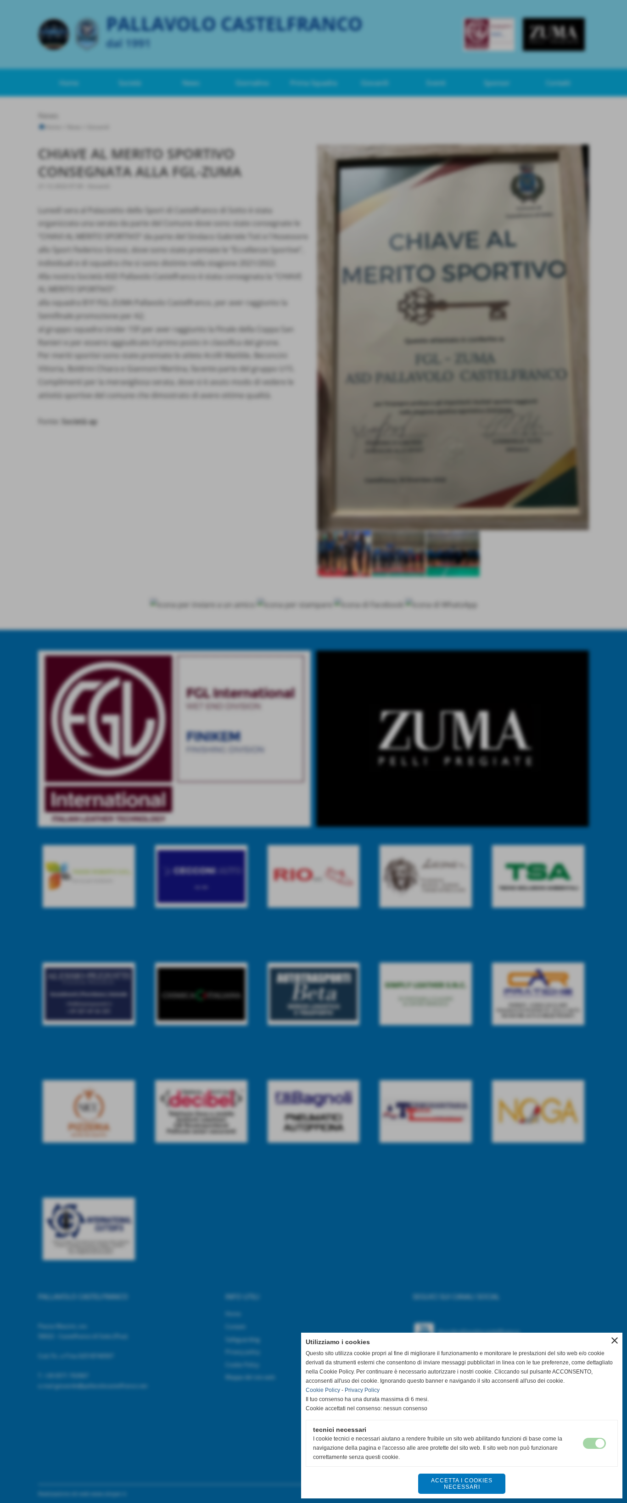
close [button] (614, 1340)
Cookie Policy (323, 1390)
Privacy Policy (362, 1390)
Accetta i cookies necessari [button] (462, 1483)
